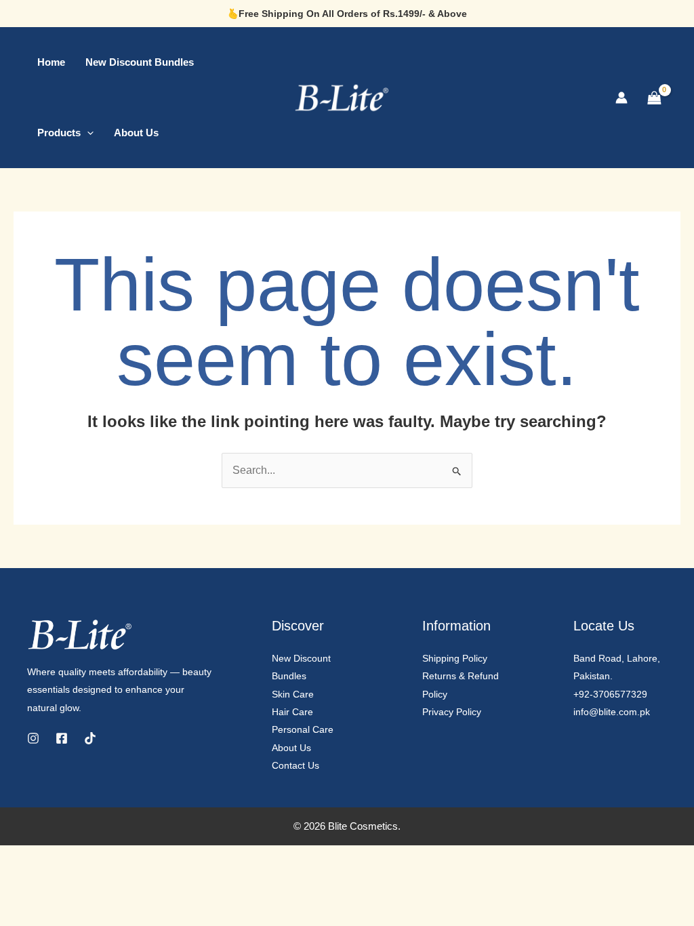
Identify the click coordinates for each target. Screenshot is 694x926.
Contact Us (295, 765)
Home (51, 62)
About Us (136, 132)
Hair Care (292, 711)
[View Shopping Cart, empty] (654, 97)
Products (59, 132)
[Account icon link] (621, 98)
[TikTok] (90, 738)
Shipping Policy (454, 658)
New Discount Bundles (139, 62)
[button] (87, 133)
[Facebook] (62, 738)
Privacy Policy (451, 711)
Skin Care (293, 694)
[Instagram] (33, 738)
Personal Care (302, 729)
